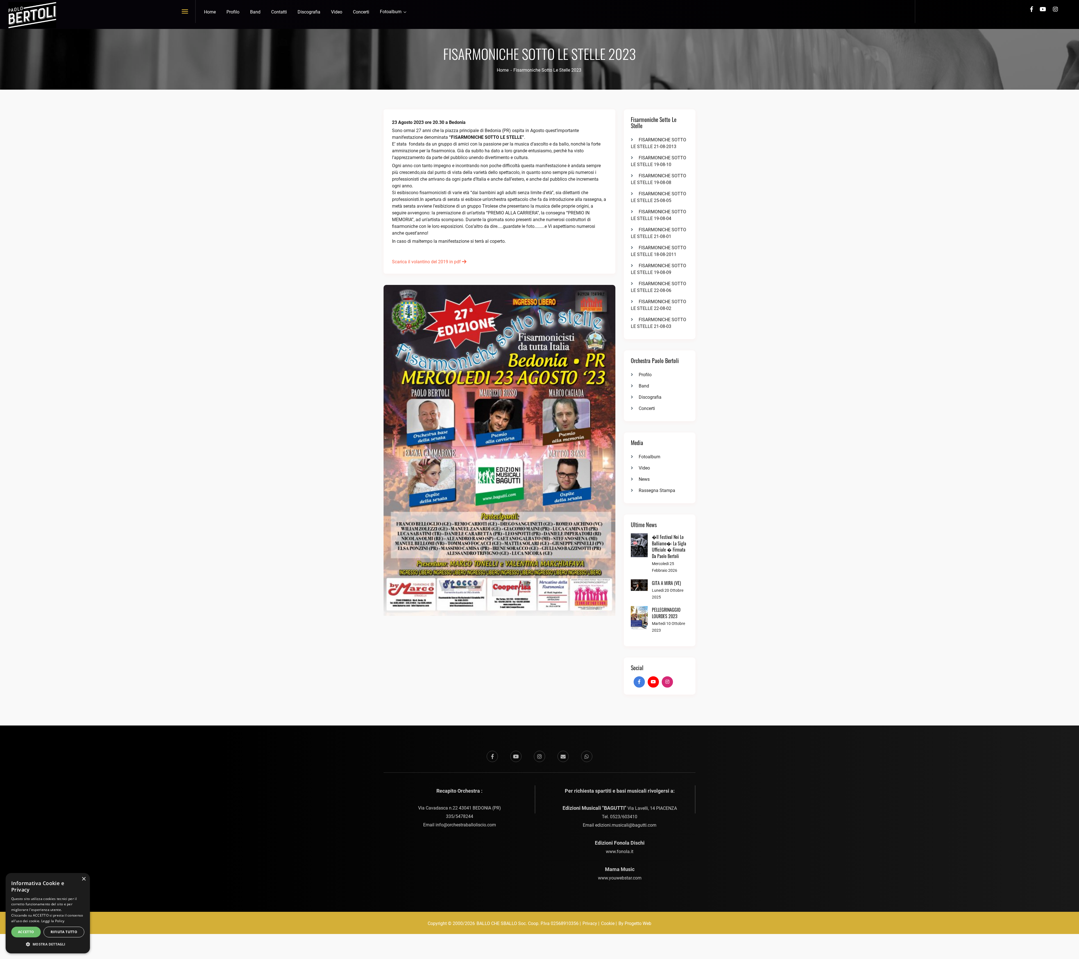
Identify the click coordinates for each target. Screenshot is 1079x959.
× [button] (83, 879)
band (255, 12)
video (336, 12)
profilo (232, 12)
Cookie (608, 923)
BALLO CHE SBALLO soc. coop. (509, 923)
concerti (361, 12)
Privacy (589, 923)
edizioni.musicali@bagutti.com (625, 825)
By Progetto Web (634, 923)
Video (644, 468)
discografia (309, 12)
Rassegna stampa (657, 490)
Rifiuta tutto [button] (64, 931)
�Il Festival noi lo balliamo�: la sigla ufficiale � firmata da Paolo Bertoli (669, 546)
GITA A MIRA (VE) (666, 583)
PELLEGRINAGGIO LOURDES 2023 (666, 613)
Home (503, 70)
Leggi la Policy (53, 921)
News (644, 479)
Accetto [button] (26, 931)
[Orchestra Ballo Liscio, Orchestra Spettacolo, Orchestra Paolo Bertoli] (32, 14)
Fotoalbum (391, 11)
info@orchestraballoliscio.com (466, 824)
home (210, 12)
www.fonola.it (619, 851)
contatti (279, 12)
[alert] (48, 913)
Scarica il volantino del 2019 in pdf (427, 261)
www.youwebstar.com (619, 878)
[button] (47, 944)
